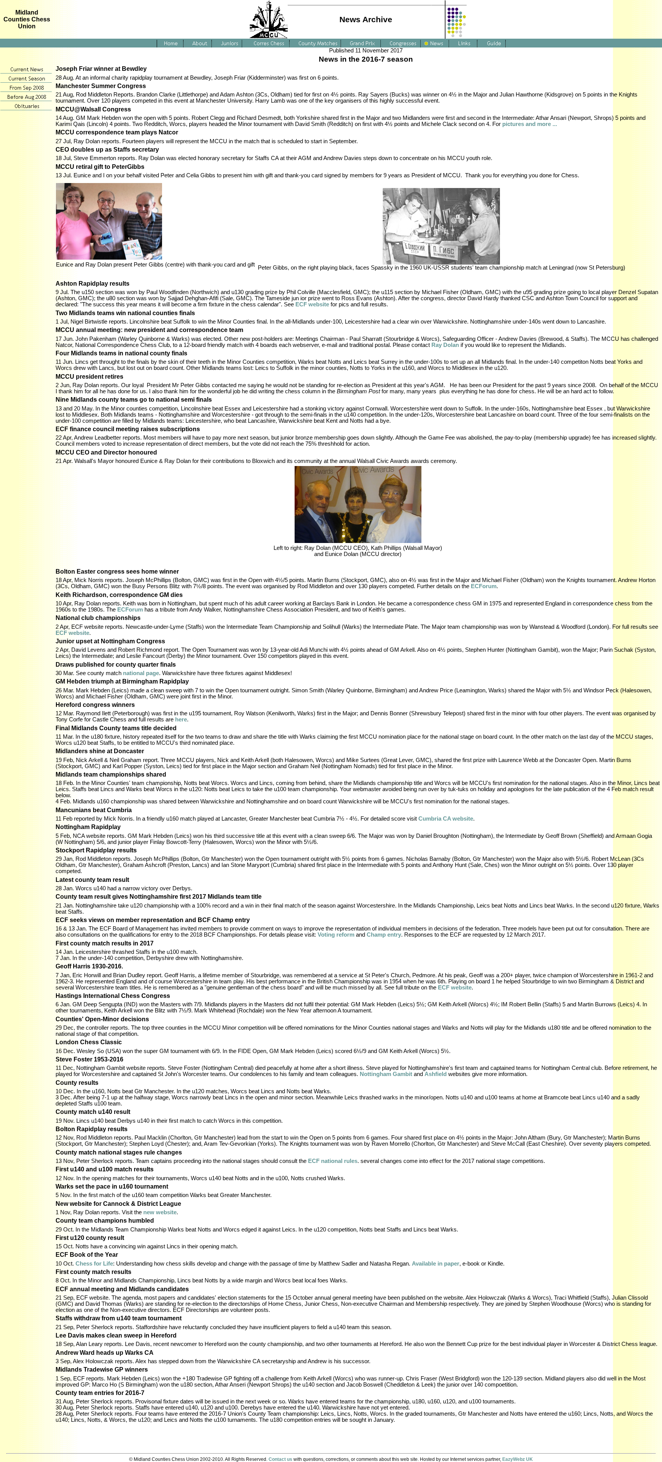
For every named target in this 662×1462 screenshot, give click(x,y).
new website (160, 1212)
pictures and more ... (529, 124)
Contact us (280, 1459)
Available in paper (435, 1264)
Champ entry (384, 935)
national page (141, 673)
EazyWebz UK (517, 1459)
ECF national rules (332, 1161)
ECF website (312, 304)
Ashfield (435, 1074)
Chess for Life (94, 1264)
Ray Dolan (445, 345)
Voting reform (336, 935)
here (181, 719)
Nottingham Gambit (386, 1074)
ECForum (483, 586)
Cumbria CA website (445, 819)
